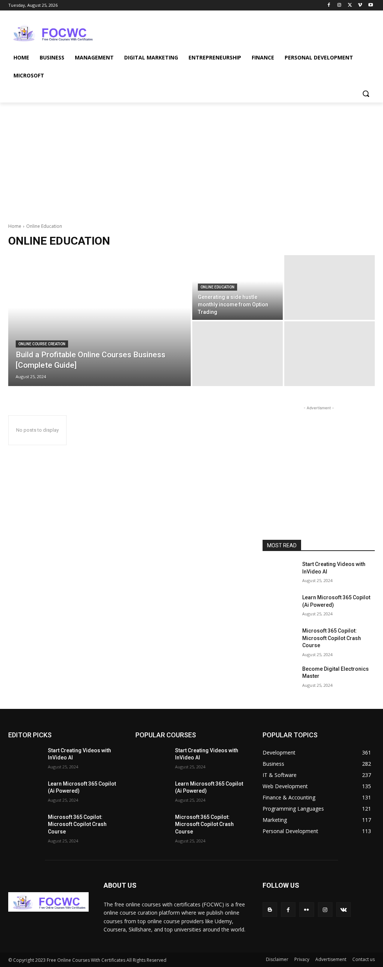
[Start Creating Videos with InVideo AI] (279, 572)
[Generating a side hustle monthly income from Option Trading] (237, 287)
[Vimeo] (360, 5)
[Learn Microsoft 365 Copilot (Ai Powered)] (279, 606)
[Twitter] (350, 5)
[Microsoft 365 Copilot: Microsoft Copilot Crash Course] (279, 639)
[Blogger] (270, 909)
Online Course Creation (41, 344)
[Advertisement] (183, 32)
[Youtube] (370, 5)
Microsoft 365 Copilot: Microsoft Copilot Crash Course (331, 638)
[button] (366, 93)
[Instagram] (339, 5)
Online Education (217, 287)
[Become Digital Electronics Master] (279, 677)
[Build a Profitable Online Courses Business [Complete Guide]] (99, 320)
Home (14, 226)
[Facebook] (329, 5)
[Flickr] (306, 909)
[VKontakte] (343, 909)
